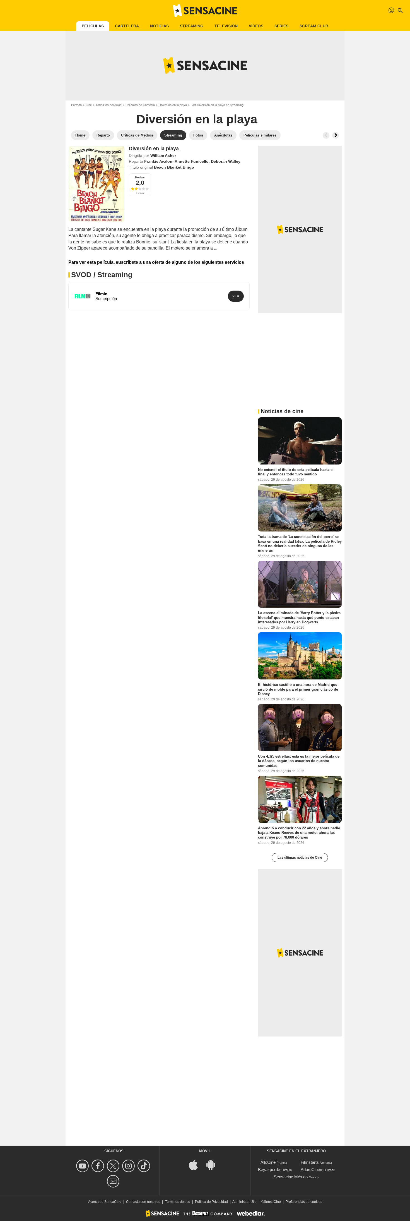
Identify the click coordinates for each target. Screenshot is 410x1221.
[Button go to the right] (335, 135)
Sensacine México (291, 1176)
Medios (140, 177)
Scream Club (314, 26)
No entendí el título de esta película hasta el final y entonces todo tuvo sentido (296, 472)
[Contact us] (114, 1181)
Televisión (226, 26)
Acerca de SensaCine (104, 1202)
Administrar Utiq (244, 1202)
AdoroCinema (313, 1169)
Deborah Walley (225, 161)
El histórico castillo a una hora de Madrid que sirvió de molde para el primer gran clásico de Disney (298, 689)
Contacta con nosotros (143, 1202)
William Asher (163, 155)
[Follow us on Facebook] (98, 1166)
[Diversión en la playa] (96, 184)
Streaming (191, 26)
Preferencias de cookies (304, 1202)
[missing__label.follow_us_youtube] (83, 1166)
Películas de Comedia (140, 105)
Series (281, 26)
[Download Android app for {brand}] (214, 1164)
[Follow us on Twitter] (114, 1166)
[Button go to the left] (326, 135)
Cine (89, 105)
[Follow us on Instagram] (129, 1166)
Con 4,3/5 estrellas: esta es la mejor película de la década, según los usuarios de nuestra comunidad (298, 761)
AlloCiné (268, 1162)
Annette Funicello (192, 161)
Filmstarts (310, 1162)
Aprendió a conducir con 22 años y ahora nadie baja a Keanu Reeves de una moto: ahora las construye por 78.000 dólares (299, 832)
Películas (93, 26)
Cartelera (127, 26)
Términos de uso (177, 1202)
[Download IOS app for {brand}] (196, 1164)
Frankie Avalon (158, 161)
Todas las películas (109, 105)
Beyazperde (269, 1169)
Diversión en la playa (173, 105)
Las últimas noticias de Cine (300, 858)
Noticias (159, 26)
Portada (76, 105)
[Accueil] (205, 11)
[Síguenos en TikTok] (145, 1166)
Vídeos (256, 26)
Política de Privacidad (211, 1202)
